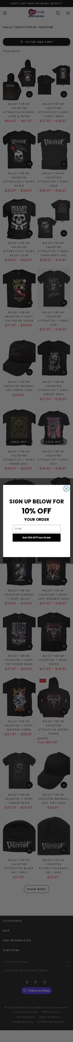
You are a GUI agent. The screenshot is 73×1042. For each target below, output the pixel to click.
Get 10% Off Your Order (36, 537)
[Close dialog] (66, 488)
